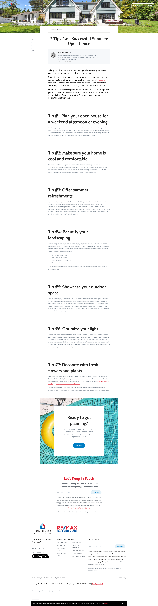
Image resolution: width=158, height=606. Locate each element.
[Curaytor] (40, 558)
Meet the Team (61, 545)
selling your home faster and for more (68, 384)
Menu (125, 5)
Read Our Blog (76, 542)
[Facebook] (33, 548)
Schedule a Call (77, 553)
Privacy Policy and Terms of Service (79, 508)
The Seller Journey (70, 5)
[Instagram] (43, 548)
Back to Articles (56, 30)
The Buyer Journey (48, 5)
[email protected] (97, 584)
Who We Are (30, 5)
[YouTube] (39, 548)
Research (102, 79)
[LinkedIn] (36, 548)
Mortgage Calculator (78, 556)
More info (106, 603)
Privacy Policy (122, 578)
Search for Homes (62, 542)
